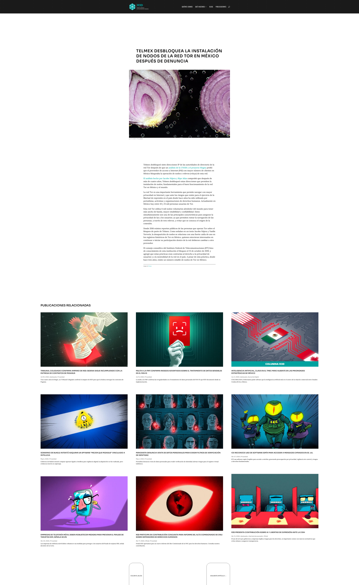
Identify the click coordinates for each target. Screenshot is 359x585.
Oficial (147, 541)
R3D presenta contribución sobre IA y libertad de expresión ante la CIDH (268, 532)
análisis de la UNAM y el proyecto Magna (187, 167)
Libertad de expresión (255, 536)
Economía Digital (253, 377)
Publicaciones (221, 7)
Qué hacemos (200, 7)
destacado (53, 377)
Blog (211, 7)
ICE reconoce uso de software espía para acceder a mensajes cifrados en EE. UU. (272, 453)
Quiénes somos (187, 7)
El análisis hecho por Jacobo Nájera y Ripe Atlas (165, 178)
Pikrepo (150, 266)
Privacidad (140, 139)
